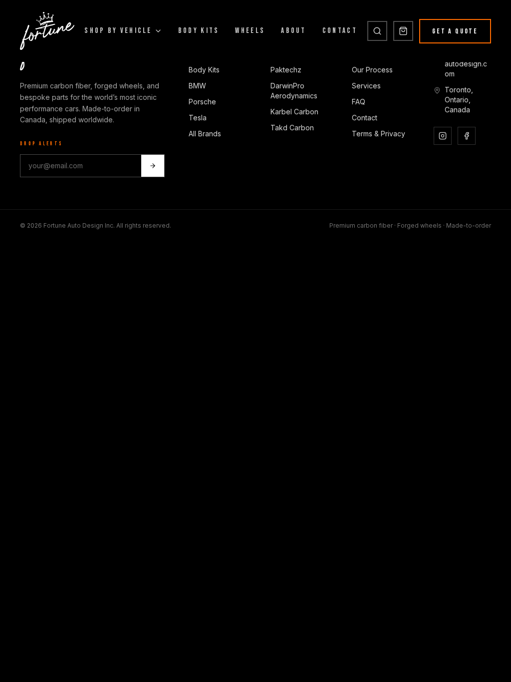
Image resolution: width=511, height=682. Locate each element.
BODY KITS (199, 30)
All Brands (205, 133)
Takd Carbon (292, 127)
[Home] (47, 31)
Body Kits (204, 69)
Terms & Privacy (378, 133)
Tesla (198, 117)
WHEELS (250, 30)
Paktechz (285, 69)
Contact (364, 117)
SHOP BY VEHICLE (118, 30)
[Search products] (377, 31)
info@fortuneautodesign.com (466, 63)
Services (366, 85)
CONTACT (339, 30)
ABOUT (293, 30)
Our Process (372, 69)
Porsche (202, 101)
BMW (197, 85)
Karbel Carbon (294, 111)
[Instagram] (443, 136)
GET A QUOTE (455, 31)
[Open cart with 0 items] (403, 31)
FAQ (358, 101)
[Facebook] (467, 136)
